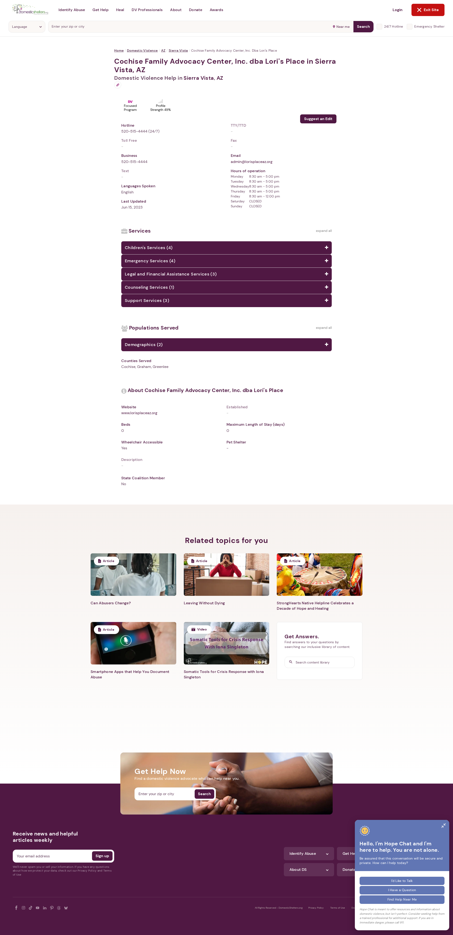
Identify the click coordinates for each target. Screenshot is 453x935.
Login (398, 9)
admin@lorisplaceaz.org (252, 161)
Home (119, 50)
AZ (163, 50)
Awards (216, 9)
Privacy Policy (316, 907)
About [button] (175, 9)
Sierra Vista (178, 50)
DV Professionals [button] (147, 9)
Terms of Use (337, 907)
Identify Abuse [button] (72, 9)
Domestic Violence (142, 50)
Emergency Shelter (429, 26)
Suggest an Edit (318, 118)
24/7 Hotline (393, 26)
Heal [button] (120, 9)
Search (363, 26)
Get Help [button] (100, 9)
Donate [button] (195, 9)
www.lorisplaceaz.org (139, 412)
